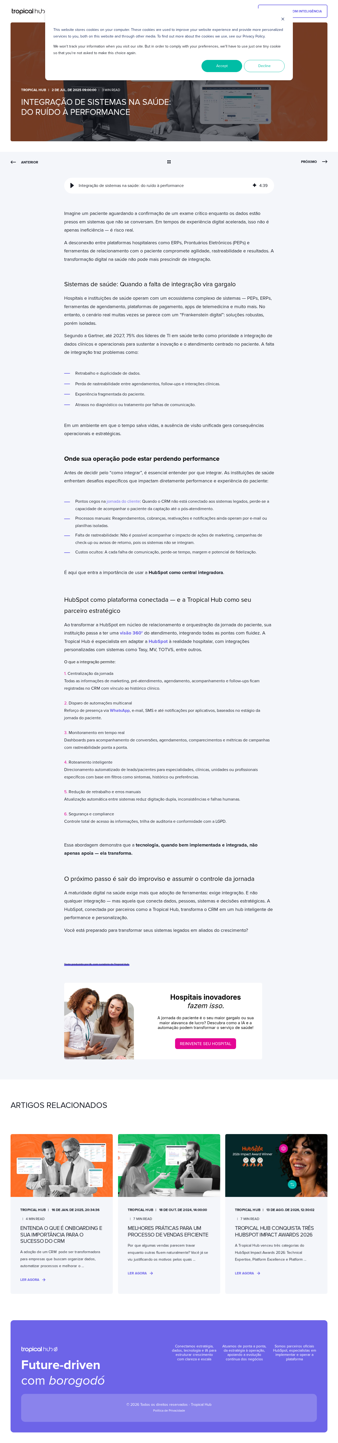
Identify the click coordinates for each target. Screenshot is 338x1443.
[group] (169, 186)
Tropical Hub (33, 90)
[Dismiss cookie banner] (283, 20)
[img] (254, 185)
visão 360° (131, 633)
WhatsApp (120, 710)
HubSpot (158, 641)
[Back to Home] (31, 11)
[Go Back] (169, 162)
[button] (72, 185)
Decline (264, 66)
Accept (222, 66)
